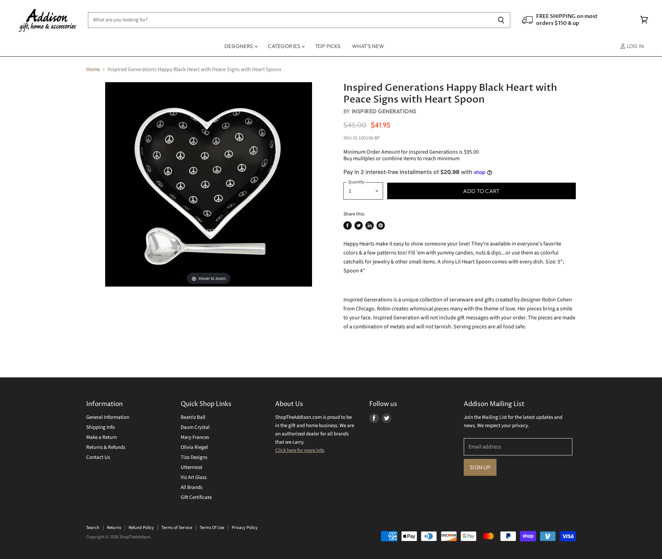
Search (92, 527)
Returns (114, 527)
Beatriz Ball (193, 417)
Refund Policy (141, 527)
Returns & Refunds (105, 447)
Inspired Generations (384, 111)
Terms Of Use (212, 527)
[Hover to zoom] (208, 184)
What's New (368, 46)
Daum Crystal (195, 427)
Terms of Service (176, 527)
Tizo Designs (194, 457)
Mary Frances (195, 437)
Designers (239, 46)
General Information (107, 417)
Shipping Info (100, 427)
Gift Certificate (196, 497)
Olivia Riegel (194, 447)
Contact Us (98, 457)
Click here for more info (299, 450)
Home (93, 69)
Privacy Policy (245, 527)
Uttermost (191, 467)
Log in (635, 46)
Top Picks (327, 46)
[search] (290, 20)
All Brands (191, 487)
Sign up (480, 467)
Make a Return (101, 437)
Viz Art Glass (194, 477)
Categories (284, 46)
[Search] (501, 20)
